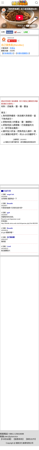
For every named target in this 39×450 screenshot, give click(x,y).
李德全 (12, 48)
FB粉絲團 (6, 439)
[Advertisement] (19, 76)
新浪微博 (17, 32)
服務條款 (19, 439)
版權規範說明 (31, 142)
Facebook (9, 32)
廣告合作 (31, 439)
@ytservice (13, 436)
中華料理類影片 (23, 53)
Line (25, 32)
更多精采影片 (8, 53)
